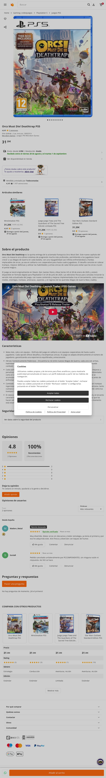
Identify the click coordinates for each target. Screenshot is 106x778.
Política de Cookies (34, 412)
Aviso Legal (75, 412)
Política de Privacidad (56, 412)
